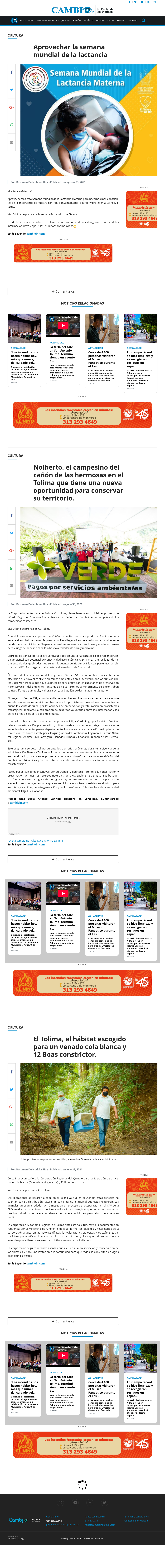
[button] (18, 262)
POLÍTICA (88, 20)
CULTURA (132, 20)
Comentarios (65, 291)
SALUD (110, 20)
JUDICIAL (66, 20)
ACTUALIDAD (26, 20)
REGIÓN (77, 20)
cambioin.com (35, 233)
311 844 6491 (54, 1521)
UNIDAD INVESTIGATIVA (47, 20)
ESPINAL (121, 20)
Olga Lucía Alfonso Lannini (47, 840)
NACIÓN (100, 20)
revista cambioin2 (18, 840)
